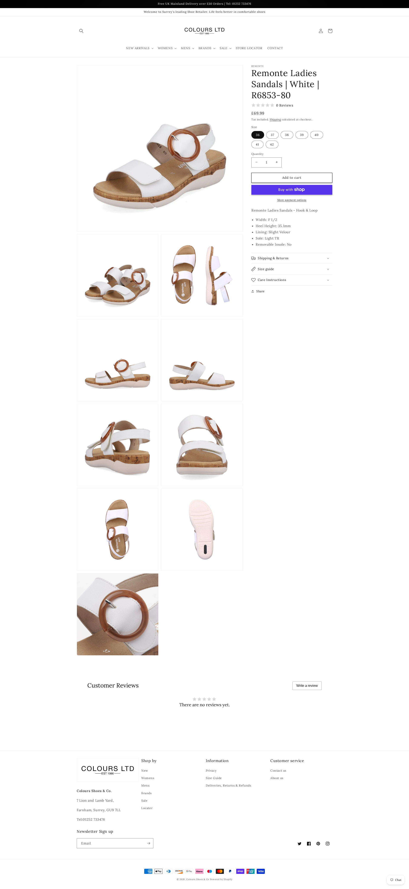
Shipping (275, 119)
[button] (81, 31)
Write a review (307, 685)
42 (272, 144)
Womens (147, 778)
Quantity (257, 154)
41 (257, 144)
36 (258, 135)
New (144, 770)
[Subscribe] (148, 843)
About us (276, 778)
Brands (146, 793)
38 (287, 135)
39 (302, 135)
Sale (144, 801)
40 (317, 135)
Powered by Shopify (221, 879)
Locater (147, 808)
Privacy (211, 770)
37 (272, 135)
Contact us (278, 770)
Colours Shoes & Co (197, 879)
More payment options (292, 199)
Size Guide (214, 778)
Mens (145, 785)
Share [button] (260, 291)
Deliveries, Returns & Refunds (228, 785)
